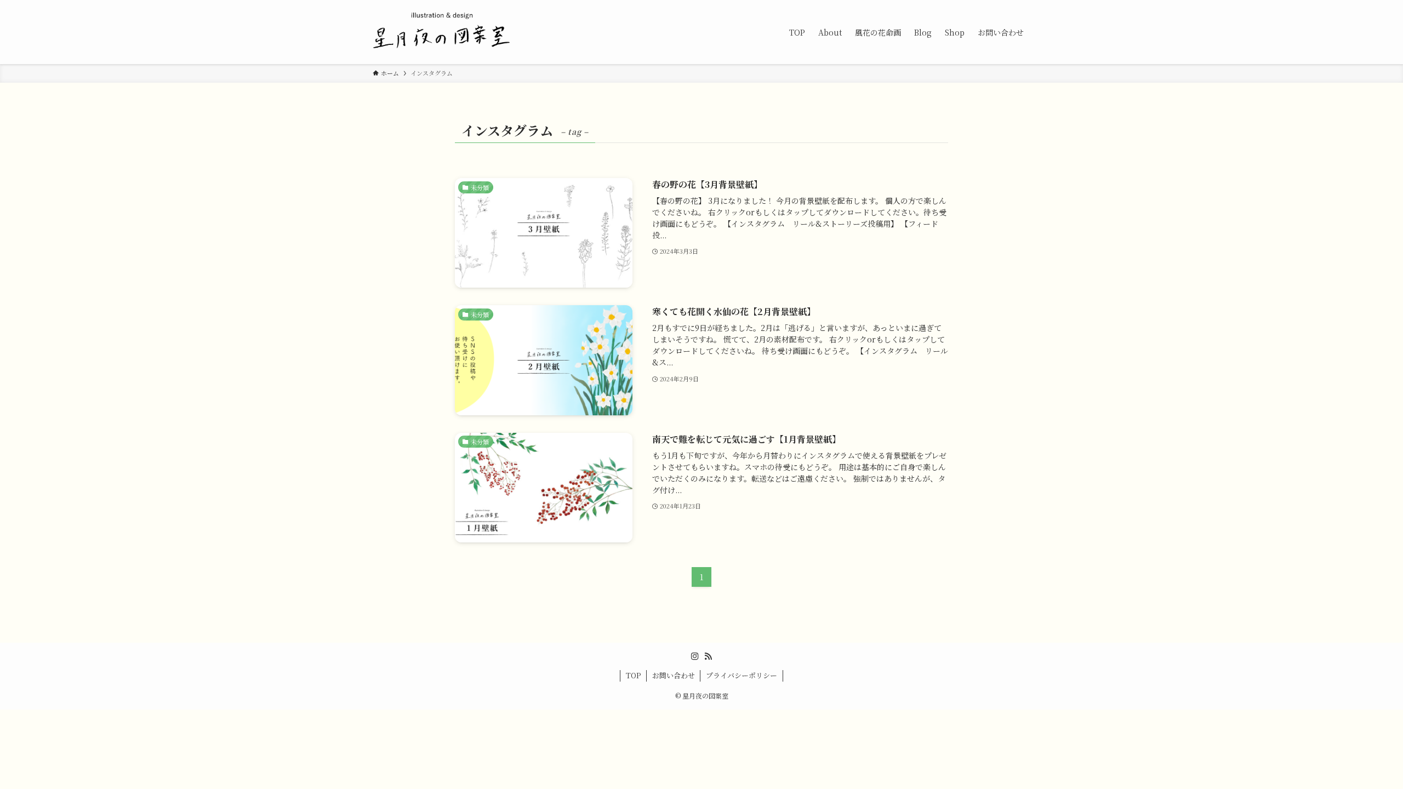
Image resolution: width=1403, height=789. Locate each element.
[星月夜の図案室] (442, 32)
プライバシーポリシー (741, 675)
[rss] (708, 656)
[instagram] (695, 656)
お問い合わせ (673, 675)
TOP (633, 675)
